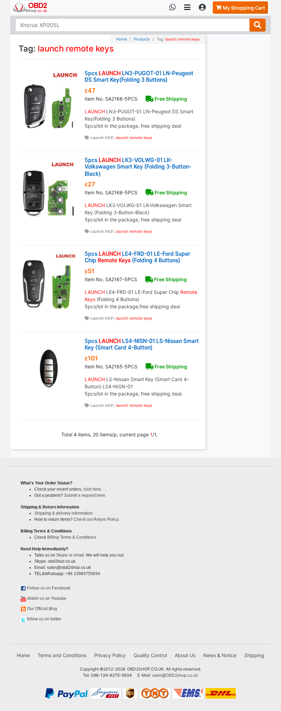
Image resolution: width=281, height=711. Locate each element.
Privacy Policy (110, 655)
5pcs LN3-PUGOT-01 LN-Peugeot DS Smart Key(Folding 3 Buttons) (139, 76)
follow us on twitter (44, 619)
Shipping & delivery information (63, 513)
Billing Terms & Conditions (71, 537)
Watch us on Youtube (46, 598)
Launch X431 (102, 137)
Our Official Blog (42, 608)
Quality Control (150, 655)
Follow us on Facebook (48, 588)
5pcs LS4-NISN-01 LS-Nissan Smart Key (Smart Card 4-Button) (142, 344)
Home (121, 39)
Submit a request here (84, 495)
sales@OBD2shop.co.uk (175, 675)
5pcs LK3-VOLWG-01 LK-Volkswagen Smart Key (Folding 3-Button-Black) (138, 166)
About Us (185, 655)
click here (92, 489)
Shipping (254, 655)
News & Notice (219, 655)
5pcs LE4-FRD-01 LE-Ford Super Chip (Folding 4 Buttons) (137, 257)
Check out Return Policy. (96, 519)
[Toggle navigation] (187, 7)
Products (142, 39)
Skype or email (70, 555)
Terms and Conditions (62, 655)
